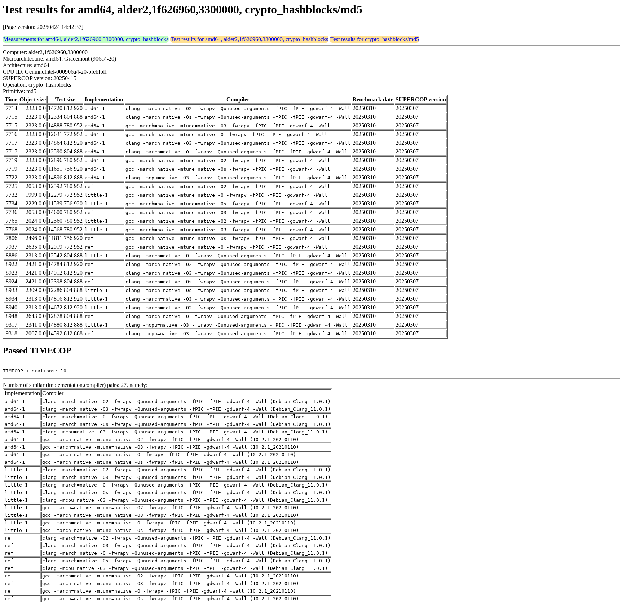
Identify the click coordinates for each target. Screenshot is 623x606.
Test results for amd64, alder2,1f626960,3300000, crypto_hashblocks (249, 39)
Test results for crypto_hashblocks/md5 (374, 39)
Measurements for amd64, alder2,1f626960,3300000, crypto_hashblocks (85, 39)
